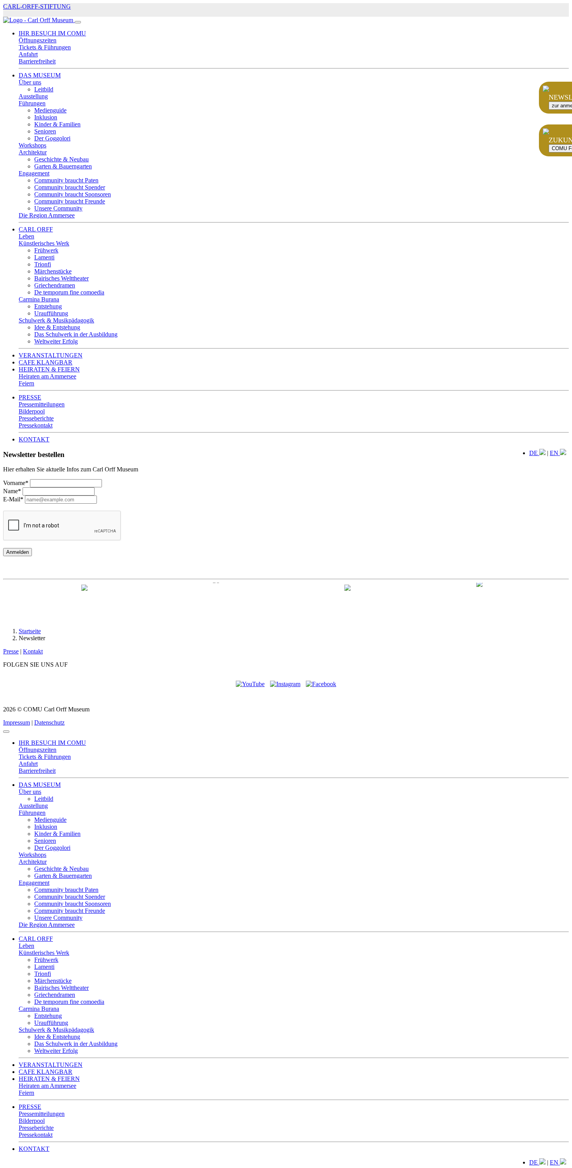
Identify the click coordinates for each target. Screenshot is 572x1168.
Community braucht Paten (66, 180)
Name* (12, 491)
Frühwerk (46, 250)
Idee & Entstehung (57, 327)
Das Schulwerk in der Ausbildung (76, 334)
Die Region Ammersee (47, 215)
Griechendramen (54, 285)
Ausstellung (33, 96)
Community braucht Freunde (69, 201)
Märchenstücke (53, 271)
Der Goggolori (52, 138)
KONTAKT (34, 439)
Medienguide (50, 110)
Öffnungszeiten (37, 40)
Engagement (34, 173)
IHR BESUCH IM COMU (52, 33)
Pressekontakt (36, 425)
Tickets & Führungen (45, 47)
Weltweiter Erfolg (56, 341)
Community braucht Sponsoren (72, 194)
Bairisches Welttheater (61, 278)
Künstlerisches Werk (44, 243)
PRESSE (30, 397)
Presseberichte (36, 418)
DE (534, 453)
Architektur (33, 152)
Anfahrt (28, 54)
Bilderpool (32, 411)
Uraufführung (51, 313)
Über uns (30, 82)
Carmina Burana (39, 299)
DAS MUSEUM (40, 75)
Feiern (26, 383)
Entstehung (48, 306)
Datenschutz (49, 722)
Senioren (45, 131)
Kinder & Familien (57, 124)
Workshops (32, 145)
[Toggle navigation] (78, 22)
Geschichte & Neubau (61, 159)
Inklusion (45, 117)
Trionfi (42, 264)
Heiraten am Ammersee (47, 376)
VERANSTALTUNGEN (50, 355)
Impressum (16, 722)
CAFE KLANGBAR (45, 362)
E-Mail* (13, 499)
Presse (11, 651)
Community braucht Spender (69, 187)
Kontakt (33, 651)
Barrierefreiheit (37, 61)
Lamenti (44, 257)
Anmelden (17, 552)
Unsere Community (58, 208)
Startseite (30, 631)
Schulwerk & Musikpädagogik (56, 320)
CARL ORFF (36, 229)
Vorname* (15, 483)
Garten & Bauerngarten (63, 166)
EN (555, 453)
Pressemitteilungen (42, 404)
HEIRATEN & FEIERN (49, 369)
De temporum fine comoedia (69, 292)
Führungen (32, 103)
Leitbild (43, 89)
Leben (26, 236)
